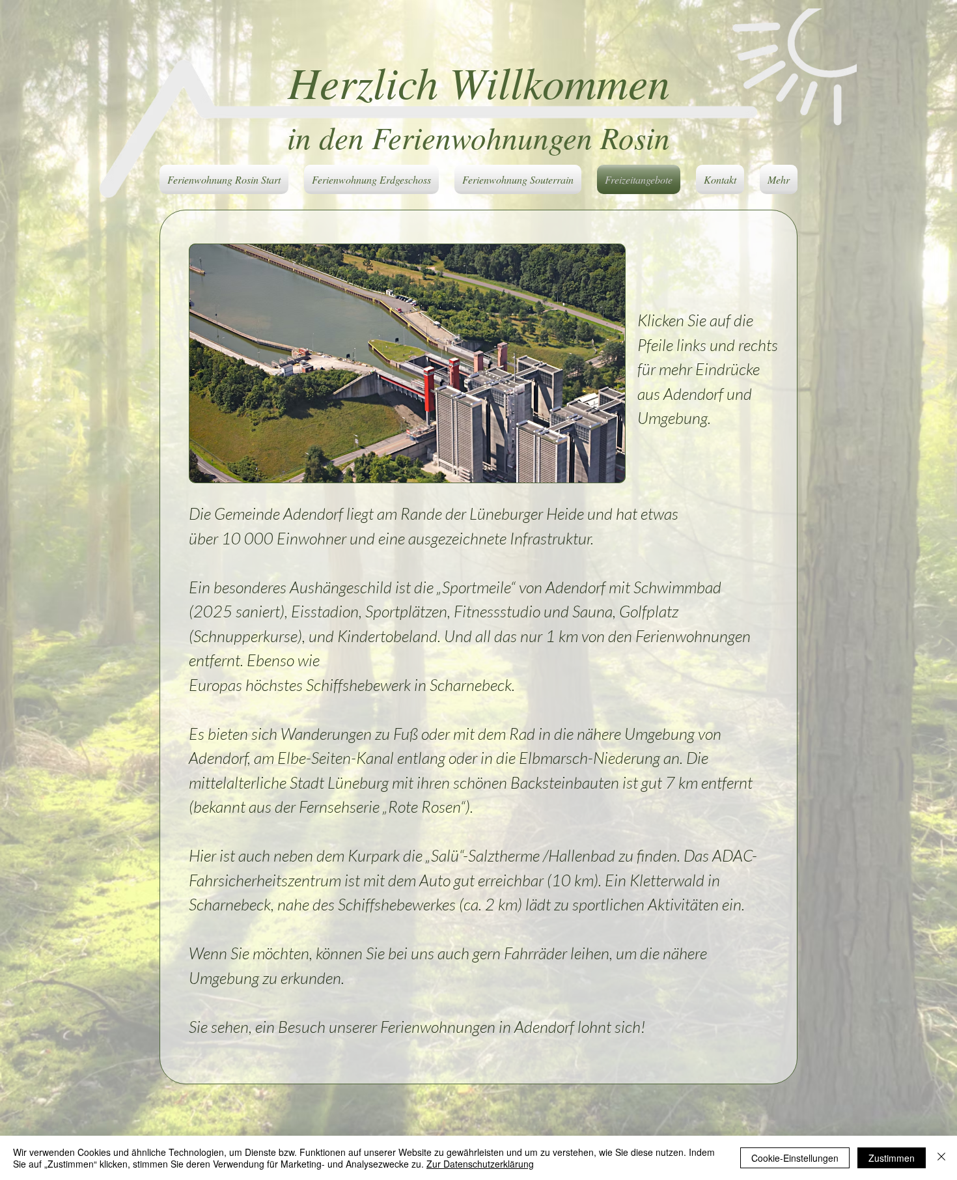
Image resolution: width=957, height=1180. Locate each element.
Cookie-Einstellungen (795, 1157)
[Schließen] (941, 1158)
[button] (407, 363)
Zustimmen (891, 1157)
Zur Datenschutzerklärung (480, 1163)
